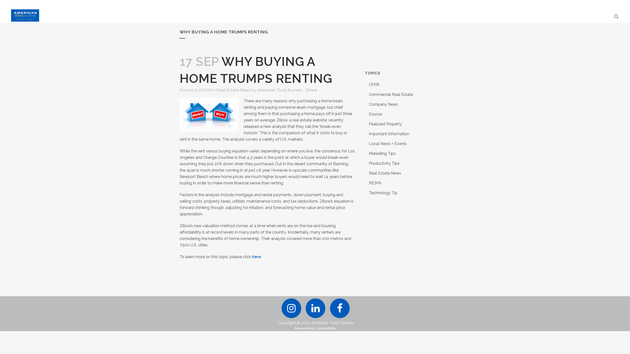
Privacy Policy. (305, 328)
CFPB (374, 84)
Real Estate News (234, 90)
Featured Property (385, 124)
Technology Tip (383, 193)
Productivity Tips (384, 163)
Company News (383, 104)
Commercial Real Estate (391, 94)
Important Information (389, 134)
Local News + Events (388, 143)
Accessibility (327, 328)
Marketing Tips (382, 153)
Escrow (375, 114)
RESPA (375, 183)
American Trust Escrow (279, 90)
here (256, 256)
